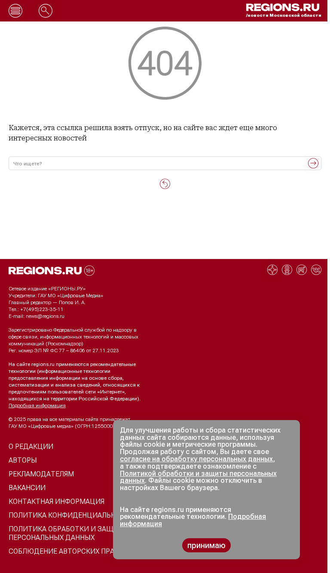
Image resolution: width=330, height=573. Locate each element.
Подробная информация (37, 405)
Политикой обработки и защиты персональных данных (198, 477)
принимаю (206, 545)
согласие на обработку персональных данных (196, 459)
